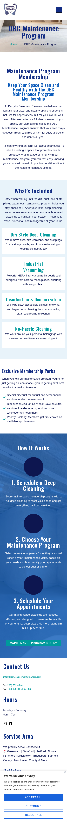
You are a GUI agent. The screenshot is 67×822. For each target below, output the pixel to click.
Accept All (33, 797)
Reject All (33, 815)
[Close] (65, 772)
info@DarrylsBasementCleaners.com (22, 677)
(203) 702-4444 (15, 685)
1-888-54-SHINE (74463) (19, 689)
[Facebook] (11, 724)
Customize (34, 806)
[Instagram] (5, 724)
